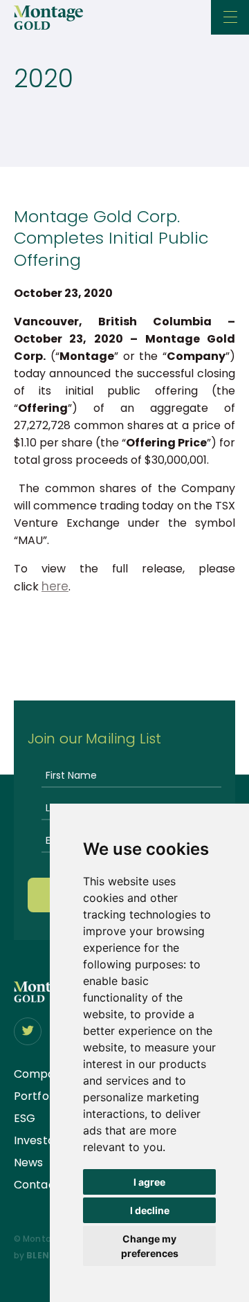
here (55, 586)
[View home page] (43, 998)
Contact (37, 1185)
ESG (24, 1118)
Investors (39, 1140)
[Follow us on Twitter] (28, 1031)
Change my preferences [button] (149, 1246)
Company (41, 1074)
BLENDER (46, 1255)
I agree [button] (149, 1182)
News (28, 1162)
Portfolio (37, 1096)
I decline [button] (149, 1210)
